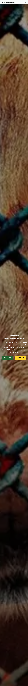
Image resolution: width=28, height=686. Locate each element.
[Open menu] (25, 2)
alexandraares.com (8, 2)
